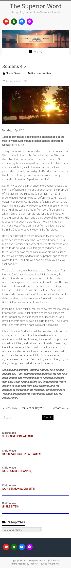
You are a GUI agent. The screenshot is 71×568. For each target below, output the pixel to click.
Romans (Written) (41, 73)
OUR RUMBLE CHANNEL (17, 471)
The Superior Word (35, 6)
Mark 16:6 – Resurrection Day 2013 (24, 408)
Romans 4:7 (60, 408)
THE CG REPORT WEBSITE (18, 436)
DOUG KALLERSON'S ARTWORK (21, 454)
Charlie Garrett (14, 73)
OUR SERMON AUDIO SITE (18, 488)
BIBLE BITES (10, 506)
